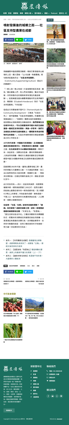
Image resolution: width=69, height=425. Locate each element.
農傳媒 (6, 34)
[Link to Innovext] (59, 418)
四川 (33, 266)
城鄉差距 (22, 266)
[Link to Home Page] (34, 5)
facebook (10, 39)
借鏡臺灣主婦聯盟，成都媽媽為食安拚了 (24, 242)
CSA (28, 266)
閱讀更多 (9, 410)
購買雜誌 (52, 381)
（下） (40, 252)
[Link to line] (61, 396)
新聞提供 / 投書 (54, 374)
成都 (38, 266)
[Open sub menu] (32, 13)
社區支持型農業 (13, 266)
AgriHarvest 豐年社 (19, 419)
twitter (30, 39)
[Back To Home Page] (13, 368)
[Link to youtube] (52, 396)
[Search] (66, 13)
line (20, 39)
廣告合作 (52, 377)
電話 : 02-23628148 (55, 371)
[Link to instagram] (56, 396)
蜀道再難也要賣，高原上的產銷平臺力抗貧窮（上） (24, 251)
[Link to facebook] (48, 396)
